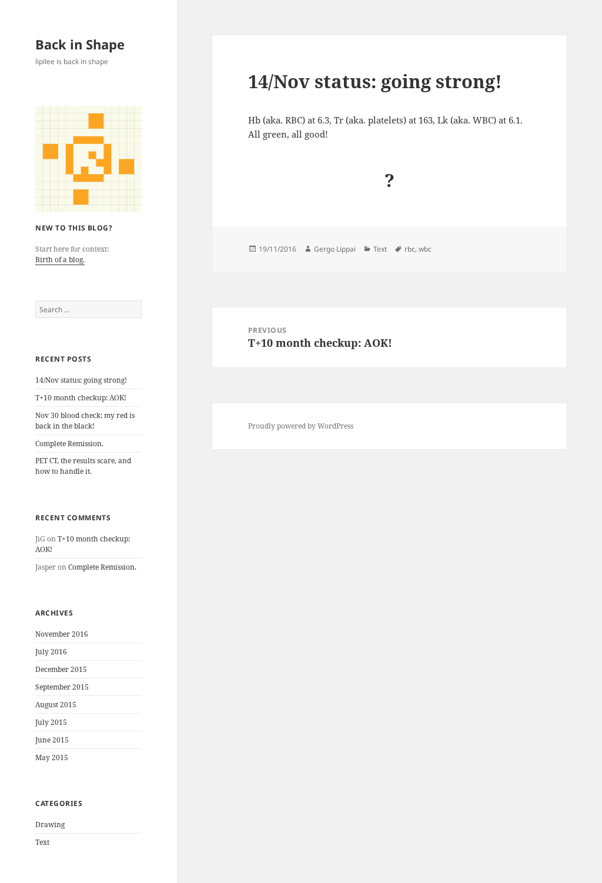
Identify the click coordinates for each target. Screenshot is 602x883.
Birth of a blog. (60, 260)
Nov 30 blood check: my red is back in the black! (85, 420)
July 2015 (51, 722)
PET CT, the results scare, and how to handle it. (83, 466)
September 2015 (62, 687)
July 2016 (51, 652)
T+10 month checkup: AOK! (80, 398)
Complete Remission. (69, 444)
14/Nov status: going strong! (81, 380)
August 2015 (55, 705)
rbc (409, 249)
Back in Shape (80, 44)
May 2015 (51, 757)
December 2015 (61, 669)
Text (42, 842)
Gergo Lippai (335, 249)
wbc (425, 249)
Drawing (50, 825)
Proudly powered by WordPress (300, 426)
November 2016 (61, 634)
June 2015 (52, 740)
